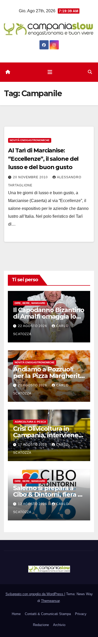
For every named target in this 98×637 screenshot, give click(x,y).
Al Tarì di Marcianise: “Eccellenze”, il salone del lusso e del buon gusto (43, 159)
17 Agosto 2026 (33, 444)
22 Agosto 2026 (33, 326)
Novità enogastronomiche (30, 140)
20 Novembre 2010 (31, 177)
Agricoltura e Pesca (30, 421)
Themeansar (50, 601)
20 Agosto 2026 (33, 385)
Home (16, 614)
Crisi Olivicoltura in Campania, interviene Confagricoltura (45, 435)
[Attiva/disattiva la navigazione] (50, 72)
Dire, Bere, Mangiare (30, 303)
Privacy (81, 614)
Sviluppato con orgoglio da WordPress (34, 594)
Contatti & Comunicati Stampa (48, 614)
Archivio (59, 625)
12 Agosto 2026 (33, 504)
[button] (90, 72)
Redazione (41, 625)
